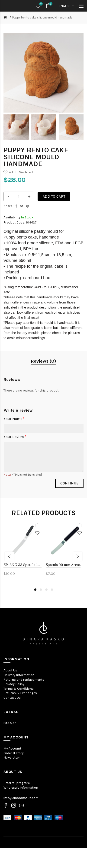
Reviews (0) (43, 361)
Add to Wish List (21, 172)
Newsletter (11, 757)
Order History (13, 753)
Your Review (14, 437)
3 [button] (46, 589)
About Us (10, 670)
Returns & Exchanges (20, 693)
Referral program (16, 783)
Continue (69, 483)
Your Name (13, 418)
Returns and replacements (23, 680)
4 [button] (52, 589)
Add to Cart (54, 196)
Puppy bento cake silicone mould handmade (42, 17)
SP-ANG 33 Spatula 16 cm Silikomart (22, 565)
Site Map (9, 723)
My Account (12, 748)
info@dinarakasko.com (21, 798)
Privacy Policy (13, 684)
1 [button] (35, 589)
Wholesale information (20, 788)
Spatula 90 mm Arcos (63, 565)
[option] (16, 127)
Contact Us (12, 698)
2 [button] (41, 589)
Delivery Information (18, 675)
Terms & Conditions (18, 689)
